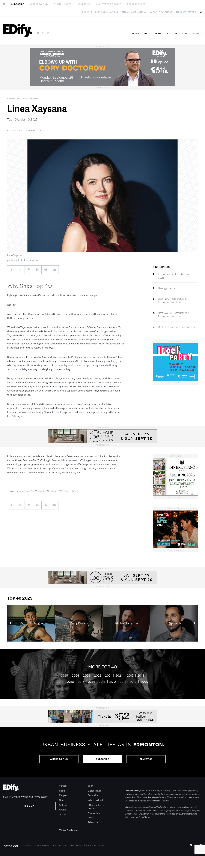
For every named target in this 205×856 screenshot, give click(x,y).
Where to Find (39, 4)
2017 (60, 682)
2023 (86, 675)
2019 (130, 675)
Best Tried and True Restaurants (176, 327)
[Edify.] (17, 30)
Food (147, 33)
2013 (102, 682)
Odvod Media (98, 845)
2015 (81, 682)
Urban (135, 33)
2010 (133, 682)
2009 (144, 682)
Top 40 (24, 98)
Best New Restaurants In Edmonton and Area (172, 300)
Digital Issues (62, 4)
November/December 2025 (50, 491)
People (197, 33)
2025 (36, 98)
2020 (119, 675)
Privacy (79, 845)
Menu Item (65, 825)
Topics (63, 786)
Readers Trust (136, 4)
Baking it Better (167, 288)
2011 (123, 682)
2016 (70, 682)
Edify (90, 786)
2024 (75, 675)
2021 (108, 675)
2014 (91, 682)
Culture (172, 33)
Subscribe (17, 4)
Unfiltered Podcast (108, 4)
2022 (97, 675)
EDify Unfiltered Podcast (96, 806)
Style (185, 33)
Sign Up (29, 806)
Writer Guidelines (68, 830)
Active (159, 33)
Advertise (83, 4)
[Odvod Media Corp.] (11, 846)
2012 (112, 682)
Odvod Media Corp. (45, 845)
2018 (140, 675)
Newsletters (94, 813)
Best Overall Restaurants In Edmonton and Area (174, 314)
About (91, 817)
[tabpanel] (102, 752)
